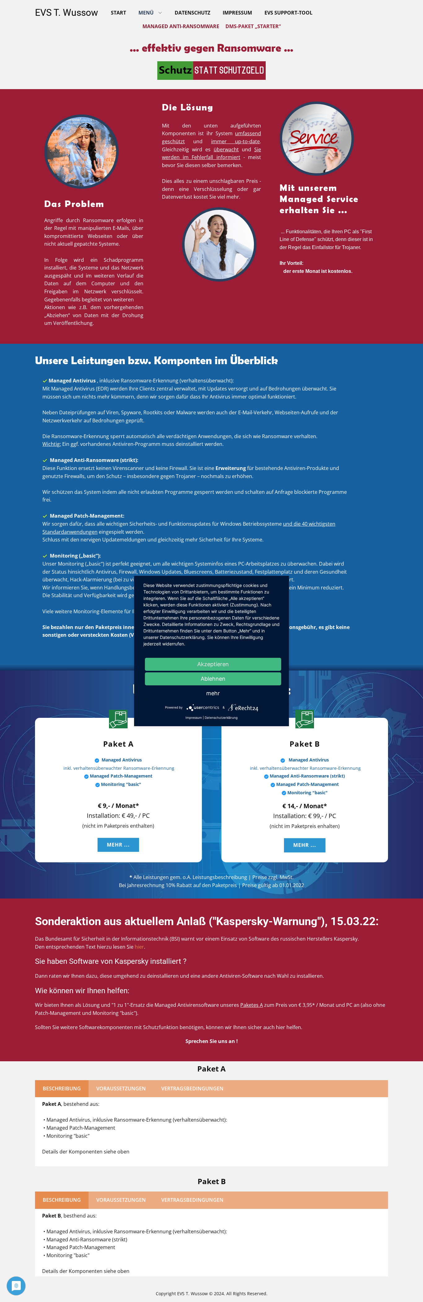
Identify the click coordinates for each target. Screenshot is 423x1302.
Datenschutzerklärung (221, 717)
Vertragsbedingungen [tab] (192, 1088)
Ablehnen (213, 678)
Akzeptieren (213, 664)
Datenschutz (192, 12)
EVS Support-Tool (288, 12)
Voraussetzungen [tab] (121, 1088)
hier (139, 946)
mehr (213, 693)
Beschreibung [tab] (62, 1088)
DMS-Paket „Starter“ (253, 26)
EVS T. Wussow (66, 12)
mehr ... (118, 844)
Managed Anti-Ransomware (180, 26)
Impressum (237, 12)
